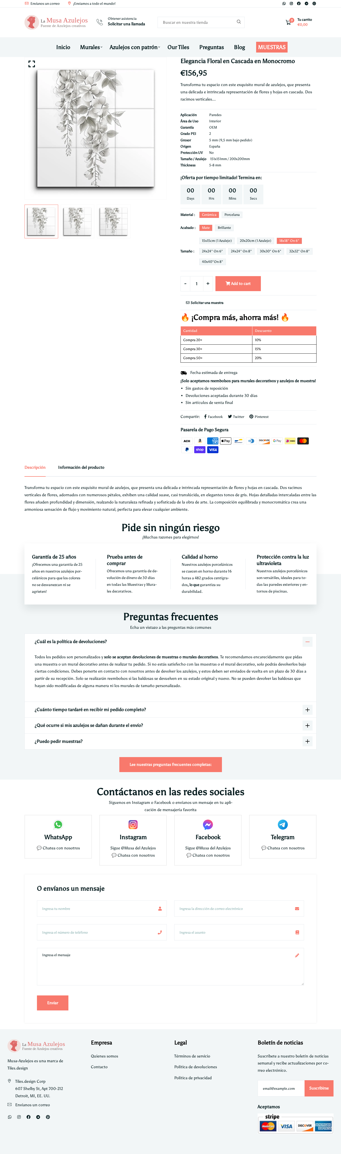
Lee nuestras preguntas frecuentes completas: (171, 764)
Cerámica (209, 215)
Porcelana (232, 215)
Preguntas (211, 47)
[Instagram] (291, 4)
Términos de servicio (192, 1056)
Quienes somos (104, 1056)
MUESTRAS (272, 47)
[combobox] (201, 22)
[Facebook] (299, 4)
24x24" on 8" (241, 251)
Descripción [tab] (35, 467)
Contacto (99, 1066)
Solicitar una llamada (126, 24)
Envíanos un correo (45, 4)
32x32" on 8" (299, 251)
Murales (90, 47)
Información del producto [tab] (81, 467)
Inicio (63, 47)
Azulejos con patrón (134, 47)
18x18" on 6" (289, 241)
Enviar (52, 1002)
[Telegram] (306, 4)
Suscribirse (319, 1088)
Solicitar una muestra (206, 303)
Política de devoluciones (195, 1066)
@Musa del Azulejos (138, 848)
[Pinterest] (314, 4)
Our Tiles (178, 47)
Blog (239, 47)
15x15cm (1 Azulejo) (217, 241)
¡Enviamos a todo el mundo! (94, 4)
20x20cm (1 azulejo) (255, 241)
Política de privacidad (193, 1077)
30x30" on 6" (270, 251)
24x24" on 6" (212, 251)
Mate (206, 228)
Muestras (135, 584)
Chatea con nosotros (61, 848)
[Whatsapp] (284, 4)
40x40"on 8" (212, 262)
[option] (96, 128)
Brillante (224, 228)
